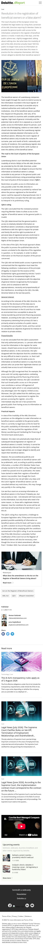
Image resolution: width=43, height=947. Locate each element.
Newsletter (21, 894)
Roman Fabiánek (15, 615)
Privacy (14, 916)
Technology (5, 674)
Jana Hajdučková (15, 622)
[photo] (21, 661)
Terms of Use (6, 916)
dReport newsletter (26, 596)
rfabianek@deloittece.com (18, 618)
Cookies (20, 916)
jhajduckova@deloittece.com (18, 625)
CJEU (14, 596)
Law (2, 9)
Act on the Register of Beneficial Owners (17, 591)
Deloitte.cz (21, 898)
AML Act (5, 596)
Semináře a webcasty (21, 890)
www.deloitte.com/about (10, 942)
